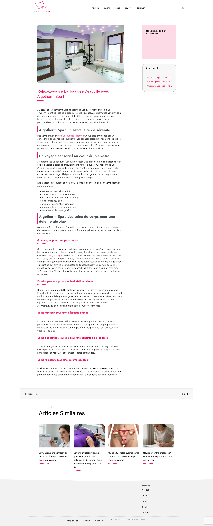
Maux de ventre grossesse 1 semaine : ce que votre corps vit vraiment (157, 456)
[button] (183, 8)
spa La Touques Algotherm (71, 135)
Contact (141, 8)
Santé (107, 8)
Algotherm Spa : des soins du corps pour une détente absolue (159, 86)
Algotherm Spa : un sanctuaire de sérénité (159, 77)
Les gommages (55, 255)
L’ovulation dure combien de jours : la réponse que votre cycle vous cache (53, 456)
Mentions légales (70, 520)
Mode (117, 8)
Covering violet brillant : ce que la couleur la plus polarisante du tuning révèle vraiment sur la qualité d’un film (88, 460)
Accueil (95, 8)
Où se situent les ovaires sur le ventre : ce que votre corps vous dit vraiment (123, 456)
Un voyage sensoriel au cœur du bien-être (159, 82)
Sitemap (99, 520)
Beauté (128, 8)
